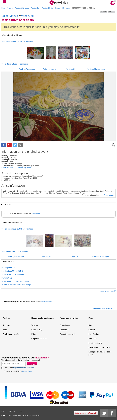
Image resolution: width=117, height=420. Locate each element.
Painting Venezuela (9, 268)
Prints (33, 334)
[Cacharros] (64, 241)
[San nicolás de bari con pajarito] (51, 53)
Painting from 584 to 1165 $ (12, 271)
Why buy (35, 325)
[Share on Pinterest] (9, 145)
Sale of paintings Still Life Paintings (15, 281)
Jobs (5, 330)
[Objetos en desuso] (82, 241)
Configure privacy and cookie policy (100, 353)
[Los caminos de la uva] (49, 240)
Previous (104, 11)
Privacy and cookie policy (99, 347)
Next (109, 11)
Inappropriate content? (108, 291)
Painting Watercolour (22, 8)
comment (36, 214)
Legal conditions (95, 343)
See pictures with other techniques (14, 64)
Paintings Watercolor (27, 69)
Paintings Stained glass (95, 69)
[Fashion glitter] (65, 53)
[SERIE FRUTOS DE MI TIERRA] (58, 106)
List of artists (93, 334)
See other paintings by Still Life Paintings (17, 41)
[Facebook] (112, 413)
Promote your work (67, 334)
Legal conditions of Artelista (24, 368)
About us (6, 325)
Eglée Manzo (65, 8)
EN (2, 411)
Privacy (24, 371)
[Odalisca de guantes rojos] (82, 53)
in (21, 411)
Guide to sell (65, 330)
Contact (91, 330)
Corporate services (39, 339)
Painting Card (35, 8)
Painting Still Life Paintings (51, 8)
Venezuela (27, 15)
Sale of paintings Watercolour (12, 275)
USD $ (12, 411)
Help (90, 325)
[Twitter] (104, 413)
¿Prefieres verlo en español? (104, 308)
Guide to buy (36, 330)
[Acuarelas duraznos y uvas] (34, 241)
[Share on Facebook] (3, 145)
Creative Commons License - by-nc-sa (16, 168)
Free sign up (65, 325)
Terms (30, 371)
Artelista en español (11, 334)
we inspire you (47, 301)
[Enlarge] (113, 146)
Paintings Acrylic (49, 69)
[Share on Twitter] (15, 145)
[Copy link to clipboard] (20, 145)
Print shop (92, 339)
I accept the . (19, 368)
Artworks (10, 8)
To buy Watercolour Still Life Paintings (16, 285)
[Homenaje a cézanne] (36, 53)
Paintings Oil (70, 69)
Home (3, 8)
